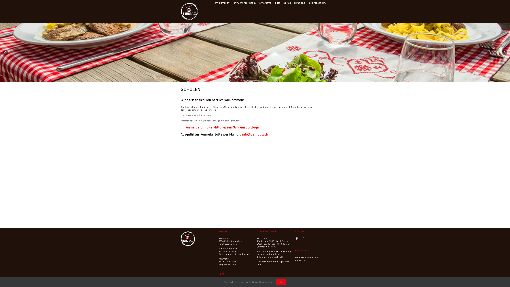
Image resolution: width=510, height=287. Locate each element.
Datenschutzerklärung (306, 257)
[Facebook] (297, 238)
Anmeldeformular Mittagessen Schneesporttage (222, 127)
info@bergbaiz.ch (255, 134)
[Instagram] (302, 238)
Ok (281, 282)
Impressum (301, 260)
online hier (245, 254)
